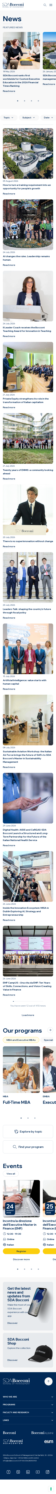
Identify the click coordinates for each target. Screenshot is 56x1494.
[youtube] (38, 1472)
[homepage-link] (13, 5)
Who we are (10, 1396)
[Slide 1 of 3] (21, 1118)
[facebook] (8, 1472)
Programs (9, 1404)
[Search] (45, 5)
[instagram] (47, 1472)
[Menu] (51, 5)
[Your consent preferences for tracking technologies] (51, 1489)
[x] (18, 1472)
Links (6, 1420)
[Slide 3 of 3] (35, 1118)
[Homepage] (16, 1381)
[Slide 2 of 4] (25, 101)
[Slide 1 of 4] (18, 101)
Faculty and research (16, 1412)
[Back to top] (48, 1381)
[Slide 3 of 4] (31, 101)
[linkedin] (28, 1472)
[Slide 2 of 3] (28, 1118)
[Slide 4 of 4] (38, 101)
